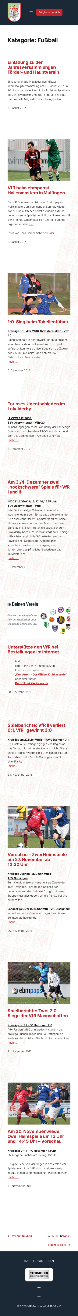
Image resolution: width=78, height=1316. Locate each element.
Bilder (50, 233)
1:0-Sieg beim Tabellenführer (38, 322)
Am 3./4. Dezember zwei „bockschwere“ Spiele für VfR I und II (39, 487)
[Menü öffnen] (31, 12)
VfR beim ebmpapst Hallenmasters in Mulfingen (36, 190)
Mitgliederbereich (49, 12)
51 (68, 1235)
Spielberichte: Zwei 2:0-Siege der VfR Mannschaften (38, 1013)
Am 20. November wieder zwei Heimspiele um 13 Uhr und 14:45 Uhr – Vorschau (36, 1136)
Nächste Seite (59, 1244)
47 (52, 1235)
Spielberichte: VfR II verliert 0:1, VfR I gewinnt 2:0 (36, 728)
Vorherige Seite (20, 1235)
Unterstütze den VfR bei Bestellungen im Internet (33, 650)
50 (65, 1235)
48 (56, 1235)
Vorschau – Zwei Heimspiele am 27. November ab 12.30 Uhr (37, 859)
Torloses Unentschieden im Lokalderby (36, 406)
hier (31, 224)
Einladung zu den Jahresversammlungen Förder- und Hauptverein (33, 67)
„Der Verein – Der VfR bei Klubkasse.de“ (41, 674)
